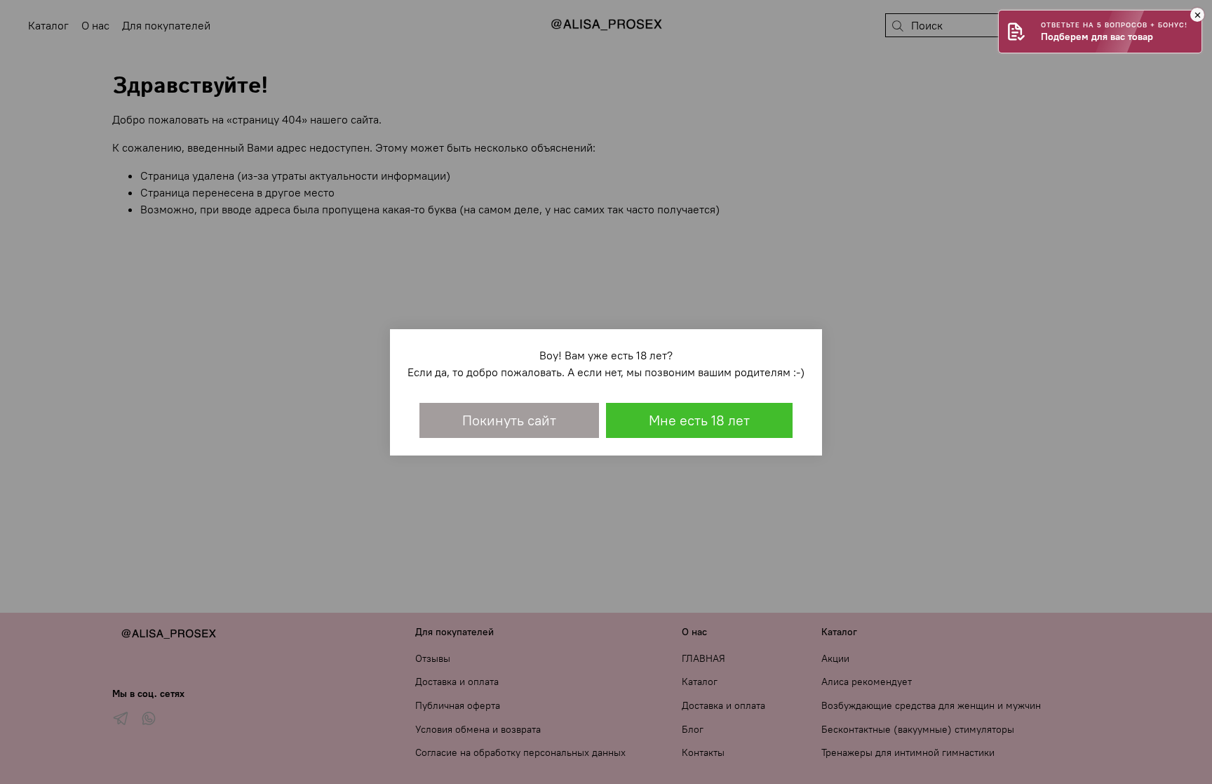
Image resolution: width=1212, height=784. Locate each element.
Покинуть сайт (509, 420)
